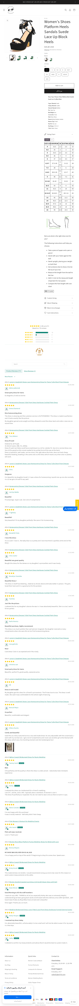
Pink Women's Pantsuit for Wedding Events (24, 821)
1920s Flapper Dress (34, 982)
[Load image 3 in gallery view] (25, 58)
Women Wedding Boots (35, 978)
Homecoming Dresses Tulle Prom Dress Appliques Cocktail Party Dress (33, 402)
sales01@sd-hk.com (58, 974)
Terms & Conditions (11, 978)
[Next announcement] (75, 2)
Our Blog (7, 965)
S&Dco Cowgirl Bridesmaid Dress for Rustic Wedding (27, 757)
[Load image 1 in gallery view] (12, 58)
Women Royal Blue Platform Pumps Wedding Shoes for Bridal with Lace (34, 842)
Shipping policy (69, 1003)
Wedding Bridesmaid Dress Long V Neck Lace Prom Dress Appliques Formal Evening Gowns (40, 910)
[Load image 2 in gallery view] (19, 58)
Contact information (40, 1005)
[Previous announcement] (4, 2)
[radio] (46, 59)
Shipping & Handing (11, 969)
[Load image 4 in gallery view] (32, 58)
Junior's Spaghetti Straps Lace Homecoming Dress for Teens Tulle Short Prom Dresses (39, 382)
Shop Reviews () (30, 371)
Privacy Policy (9, 982)
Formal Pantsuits (33, 965)
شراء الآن (59, 91)
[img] (39, 326)
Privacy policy (49, 1003)
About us (8, 961)
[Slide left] (7, 58)
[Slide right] (37, 58)
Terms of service (59, 1003)
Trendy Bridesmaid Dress (36, 974)
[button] (4, 10)
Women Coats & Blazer (35, 961)
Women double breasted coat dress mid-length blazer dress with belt (33, 882)
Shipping (46, 49)
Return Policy (9, 974)
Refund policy (40, 1003)
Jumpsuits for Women (35, 969)
